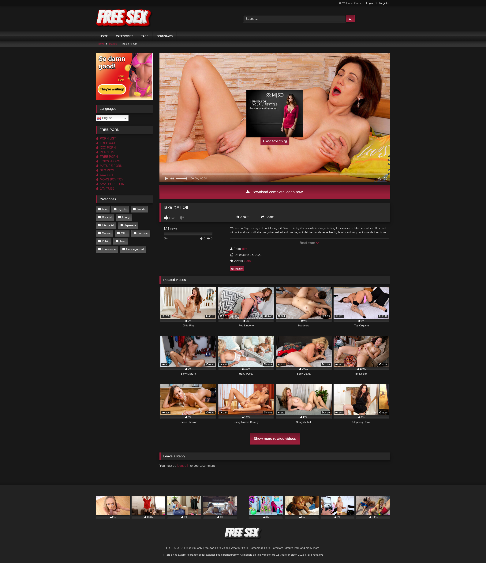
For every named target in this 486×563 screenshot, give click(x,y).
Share (269, 217)
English (106, 118)
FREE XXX (107, 143)
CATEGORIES (124, 36)
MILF (124, 233)
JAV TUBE (106, 188)
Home (101, 43)
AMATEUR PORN (111, 184)
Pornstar (143, 233)
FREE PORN (108, 156)
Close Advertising (275, 141)
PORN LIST (107, 138)
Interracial (108, 225)
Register (384, 3)
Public (105, 241)
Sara (247, 261)
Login (369, 3)
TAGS (144, 36)
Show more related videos (275, 439)
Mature (113, 43)
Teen (122, 241)
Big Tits (122, 209)
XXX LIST (106, 174)
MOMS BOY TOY (111, 179)
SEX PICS (106, 170)
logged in (183, 465)
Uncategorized (135, 249)
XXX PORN (107, 147)
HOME (104, 36)
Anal (104, 209)
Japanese (130, 225)
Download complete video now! (277, 192)
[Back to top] (474, 551)
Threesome (109, 249)
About (244, 217)
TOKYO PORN (109, 161)
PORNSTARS (164, 36)
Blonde (141, 209)
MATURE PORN (110, 165)
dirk (244, 248)
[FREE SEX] (124, 18)
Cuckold (107, 217)
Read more (307, 242)
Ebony (126, 217)
